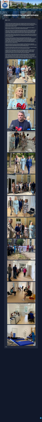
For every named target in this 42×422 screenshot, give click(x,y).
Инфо (24, 9)
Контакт (40, 9)
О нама (21, 9)
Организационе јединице (34, 9)
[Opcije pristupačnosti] (41, 418)
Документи (27, 9)
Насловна (15, 9)
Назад (6, 346)
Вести (18, 9)
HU (4, 9)
